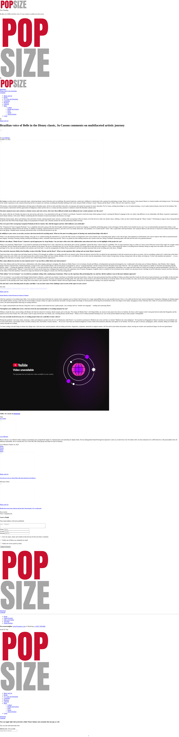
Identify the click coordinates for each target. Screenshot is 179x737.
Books (6, 695)
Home (5, 616)
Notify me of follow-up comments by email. (15, 540)
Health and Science (13, 706)
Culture (9, 705)
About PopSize (8, 623)
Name (2, 529)
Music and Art (4, 121)
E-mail (2, 531)
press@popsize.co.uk (19, 626)
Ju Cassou (3, 418)
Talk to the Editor (9, 620)
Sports (9, 710)
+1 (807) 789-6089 (39, 626)
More (5, 703)
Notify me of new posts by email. (12, 543)
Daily (9, 708)
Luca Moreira (6, 138)
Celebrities (7, 698)
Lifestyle (6, 701)
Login (5, 713)
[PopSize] (13, 8)
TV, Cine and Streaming (11, 696)
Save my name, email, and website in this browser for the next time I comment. (25, 537)
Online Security (8, 618)
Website (2, 533)
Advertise (6, 621)
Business (6, 700)
